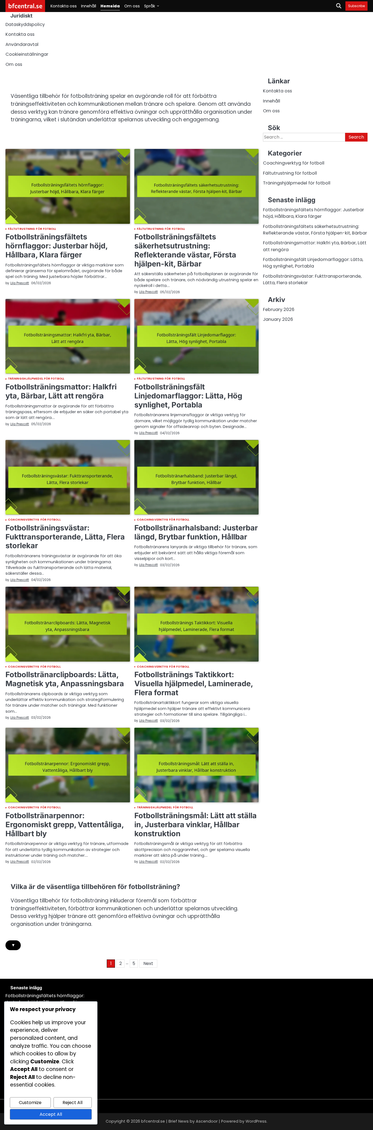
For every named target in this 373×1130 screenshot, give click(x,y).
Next (148, 963)
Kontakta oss (64, 6)
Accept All (51, 1114)
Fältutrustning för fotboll (32, 229)
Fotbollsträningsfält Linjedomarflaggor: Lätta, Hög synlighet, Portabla (188, 395)
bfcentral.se (25, 6)
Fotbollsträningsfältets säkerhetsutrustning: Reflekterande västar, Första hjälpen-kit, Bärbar (185, 250)
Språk (149, 6)
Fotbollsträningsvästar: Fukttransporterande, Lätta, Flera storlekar (65, 536)
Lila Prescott (19, 283)
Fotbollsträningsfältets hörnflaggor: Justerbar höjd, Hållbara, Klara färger (56, 245)
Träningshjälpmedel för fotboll (36, 378)
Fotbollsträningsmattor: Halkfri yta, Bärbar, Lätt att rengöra (61, 391)
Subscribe (356, 6)
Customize (30, 1102)
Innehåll (88, 6)
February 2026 (278, 309)
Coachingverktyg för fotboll (34, 519)
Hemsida (110, 6)
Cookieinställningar (26, 54)
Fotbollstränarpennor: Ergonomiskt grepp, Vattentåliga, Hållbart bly (64, 824)
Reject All (72, 1102)
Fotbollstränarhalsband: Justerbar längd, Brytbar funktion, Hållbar (196, 532)
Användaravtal (22, 44)
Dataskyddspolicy (25, 24)
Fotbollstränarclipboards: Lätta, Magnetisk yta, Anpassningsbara (64, 679)
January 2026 (278, 319)
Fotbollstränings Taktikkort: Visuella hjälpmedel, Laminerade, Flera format (193, 683)
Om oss (132, 6)
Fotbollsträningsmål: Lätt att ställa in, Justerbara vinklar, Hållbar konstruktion (195, 824)
